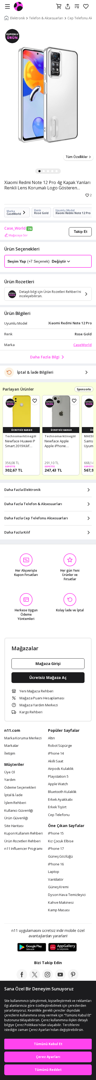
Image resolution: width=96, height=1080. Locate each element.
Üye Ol (9, 772)
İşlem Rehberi (15, 803)
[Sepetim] (58, 6)
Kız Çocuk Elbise (61, 841)
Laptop (53, 872)
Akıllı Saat (55, 761)
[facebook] (22, 978)
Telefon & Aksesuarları (46, 18)
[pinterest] (73, 978)
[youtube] (60, 978)
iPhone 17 (56, 849)
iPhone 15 (56, 833)
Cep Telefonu (59, 815)
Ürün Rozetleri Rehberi (22, 841)
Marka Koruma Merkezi (23, 738)
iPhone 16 (56, 864)
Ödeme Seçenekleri (20, 787)
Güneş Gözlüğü (60, 856)
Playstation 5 (58, 776)
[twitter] (34, 978)
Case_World (15, 228)
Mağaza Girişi (48, 663)
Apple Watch (58, 784)
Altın (51, 738)
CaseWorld (82, 344)
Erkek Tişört (57, 807)
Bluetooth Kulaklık (62, 792)
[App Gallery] (62, 947)
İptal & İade (13, 795)
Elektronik (17, 18)
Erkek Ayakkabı (60, 800)
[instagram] (47, 978)
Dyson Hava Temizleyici (67, 895)
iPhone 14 (56, 753)
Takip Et (80, 232)
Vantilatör (55, 879)
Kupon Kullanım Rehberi (23, 833)
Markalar (11, 746)
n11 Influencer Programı (23, 849)
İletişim (9, 753)
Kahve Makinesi (61, 903)
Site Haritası (13, 826)
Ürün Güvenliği (16, 818)
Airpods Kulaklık (61, 769)
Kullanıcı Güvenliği (18, 811)
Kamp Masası (59, 910)
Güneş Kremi (58, 887)
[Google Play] (31, 947)
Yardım (9, 780)
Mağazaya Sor (18, 235)
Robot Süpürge (60, 746)
